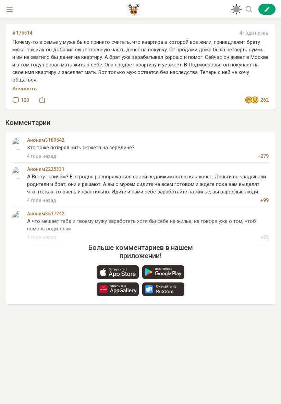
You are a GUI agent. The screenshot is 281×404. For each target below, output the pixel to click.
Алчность (24, 89)
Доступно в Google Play (163, 272)
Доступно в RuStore (163, 289)
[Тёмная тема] (236, 9)
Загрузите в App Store (118, 272)
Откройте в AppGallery (118, 289)
